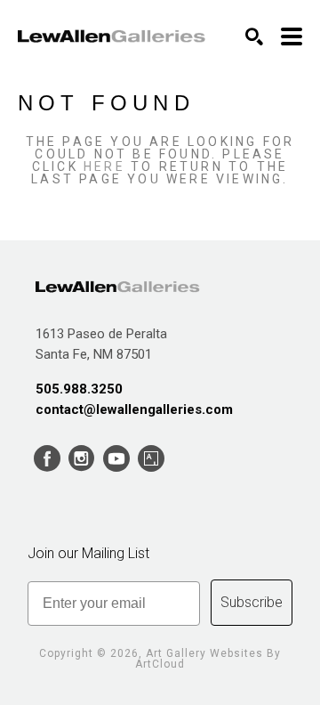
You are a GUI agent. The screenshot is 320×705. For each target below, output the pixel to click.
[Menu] (291, 36)
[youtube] (116, 459)
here (104, 166)
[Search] (254, 36)
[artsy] (151, 459)
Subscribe (251, 602)
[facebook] (47, 459)
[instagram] (81, 459)
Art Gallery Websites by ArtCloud (208, 658)
